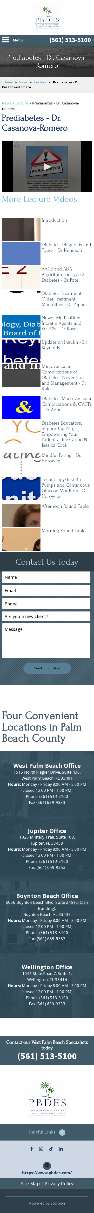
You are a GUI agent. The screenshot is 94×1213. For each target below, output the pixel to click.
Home (8, 82)
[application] (47, 166)
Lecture (40, 82)
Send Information (47, 668)
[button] (47, 166)
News (23, 82)
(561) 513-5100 (70, 40)
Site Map (30, 1183)
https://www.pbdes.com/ (47, 1172)
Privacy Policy (59, 1183)
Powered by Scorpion (47, 1203)
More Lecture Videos (39, 199)
